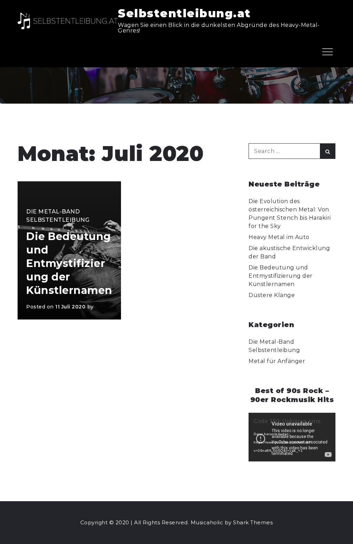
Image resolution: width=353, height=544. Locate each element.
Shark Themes (253, 522)
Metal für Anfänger (277, 361)
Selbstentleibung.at (184, 13)
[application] (292, 437)
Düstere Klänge (272, 295)
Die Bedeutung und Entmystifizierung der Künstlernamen (69, 263)
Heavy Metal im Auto (279, 237)
